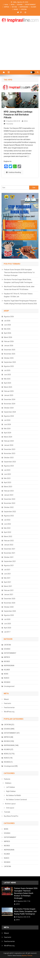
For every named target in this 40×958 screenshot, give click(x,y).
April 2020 (7, 628)
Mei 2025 (7, 379)
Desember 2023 (9, 449)
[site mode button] (32, 72)
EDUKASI (19, 4)
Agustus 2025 (9, 366)
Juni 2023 (7, 474)
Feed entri (7, 703)
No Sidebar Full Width (13, 795)
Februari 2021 (9, 590)
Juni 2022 (7, 524)
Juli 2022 (7, 520)
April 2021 (7, 582)
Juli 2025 (7, 370)
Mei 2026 (7, 329)
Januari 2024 (8, 445)
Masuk (6, 699)
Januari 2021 (8, 594)
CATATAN (24, 9)
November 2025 (9, 354)
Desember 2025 (9, 350)
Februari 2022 (9, 540)
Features (7, 779)
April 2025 (7, 383)
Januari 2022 (8, 545)
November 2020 (9, 603)
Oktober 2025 (9, 358)
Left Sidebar (10, 787)
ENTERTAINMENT (30, 4)
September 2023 (10, 462)
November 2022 (9, 503)
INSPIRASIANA (24, 7)
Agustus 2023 (9, 466)
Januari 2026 (8, 345)
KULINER (33, 7)
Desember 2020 (9, 599)
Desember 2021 (9, 549)
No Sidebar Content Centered (16, 799)
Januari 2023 (8, 495)
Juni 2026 (7, 325)
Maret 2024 (8, 437)
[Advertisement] (20, 49)
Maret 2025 (8, 387)
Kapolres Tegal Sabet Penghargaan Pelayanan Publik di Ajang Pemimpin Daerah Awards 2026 (20, 302)
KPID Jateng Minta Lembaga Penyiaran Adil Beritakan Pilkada (18, 114)
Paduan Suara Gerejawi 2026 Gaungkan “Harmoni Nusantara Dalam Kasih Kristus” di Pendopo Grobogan (19, 272)
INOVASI (14, 7)
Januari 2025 (8, 395)
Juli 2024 (7, 420)
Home (6, 4)
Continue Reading (14, 172)
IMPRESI (6, 7)
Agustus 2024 (9, 416)
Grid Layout (10, 808)
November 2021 (9, 553)
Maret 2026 (8, 337)
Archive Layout (10, 804)
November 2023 (9, 453)
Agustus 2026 (9, 316)
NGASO (16, 9)
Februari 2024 (9, 441)
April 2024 (7, 433)
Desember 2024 (9, 399)
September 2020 (10, 611)
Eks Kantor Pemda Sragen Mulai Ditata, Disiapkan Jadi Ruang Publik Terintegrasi (18, 281)
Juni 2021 (7, 574)
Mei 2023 (7, 478)
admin (26, 121)
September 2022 (10, 511)
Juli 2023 (7, 470)
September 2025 (10, 362)
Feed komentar (9, 707)
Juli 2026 (7, 321)
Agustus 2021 (9, 565)
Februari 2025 (9, 391)
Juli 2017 (7, 632)
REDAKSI (7, 682)
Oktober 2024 (9, 408)
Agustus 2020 (9, 615)
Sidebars (8, 783)
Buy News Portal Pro (11, 816)
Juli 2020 (7, 619)
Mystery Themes (27, 955)
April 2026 (7, 333)
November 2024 (9, 404)
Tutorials (7, 812)
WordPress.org (9, 712)
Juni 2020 (7, 623)
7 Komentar (9, 124)
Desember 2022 (9, 499)
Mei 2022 (7, 528)
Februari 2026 (9, 341)
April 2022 (7, 532)
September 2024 (10, 412)
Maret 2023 (8, 486)
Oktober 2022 (9, 507)
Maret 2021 (8, 586)
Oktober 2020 (9, 607)
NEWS (12, 4)
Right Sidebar (11, 791)
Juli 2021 (7, 569)
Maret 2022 (8, 536)
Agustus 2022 (9, 516)
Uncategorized (9, 686)
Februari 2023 (9, 491)
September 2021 (10, 561)
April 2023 (7, 482)
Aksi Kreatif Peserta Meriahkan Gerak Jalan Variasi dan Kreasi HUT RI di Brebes (19, 288)
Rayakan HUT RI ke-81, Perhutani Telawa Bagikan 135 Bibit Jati (18, 295)
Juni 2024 (7, 424)
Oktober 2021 (9, 557)
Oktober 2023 (9, 457)
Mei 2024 (7, 428)
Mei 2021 (7, 578)
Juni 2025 (7, 374)
